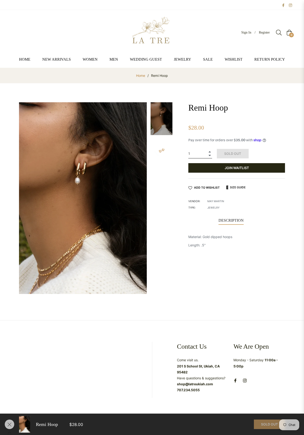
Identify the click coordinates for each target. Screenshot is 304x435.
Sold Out (269, 424)
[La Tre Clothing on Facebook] (283, 5)
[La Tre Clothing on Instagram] (290, 5)
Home (140, 75)
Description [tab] (231, 220)
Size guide (237, 187)
